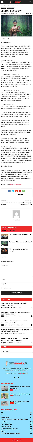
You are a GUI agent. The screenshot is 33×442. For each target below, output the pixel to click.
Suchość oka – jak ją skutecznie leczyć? (20, 401)
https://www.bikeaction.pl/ (15, 184)
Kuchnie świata (5, 417)
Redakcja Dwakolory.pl (10, 307)
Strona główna (4, 5)
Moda (11, 389)
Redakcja (6, 13)
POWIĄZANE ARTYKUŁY (9, 227)
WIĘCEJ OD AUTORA (8, 230)
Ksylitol (3, 431)
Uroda (2, 307)
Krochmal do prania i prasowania (10, 433)
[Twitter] (18, 377)
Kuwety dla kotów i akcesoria (9, 428)
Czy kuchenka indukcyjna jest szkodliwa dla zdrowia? (25, 203)
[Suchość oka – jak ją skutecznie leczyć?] (4, 403)
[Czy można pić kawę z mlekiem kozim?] (4, 236)
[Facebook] (14, 377)
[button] (31, 2)
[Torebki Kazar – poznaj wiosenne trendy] (4, 396)
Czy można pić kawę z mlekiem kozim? (20, 234)
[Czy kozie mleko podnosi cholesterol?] (4, 243)
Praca (2, 415)
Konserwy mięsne (6, 426)
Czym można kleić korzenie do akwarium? (8, 203)
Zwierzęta (3, 333)
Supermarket (3, 8)
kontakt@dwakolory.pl (22, 373)
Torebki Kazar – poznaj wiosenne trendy (20, 394)
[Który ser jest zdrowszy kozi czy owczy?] (4, 251)
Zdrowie (11, 403)
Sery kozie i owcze (10, 8)
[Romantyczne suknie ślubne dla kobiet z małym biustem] (4, 388)
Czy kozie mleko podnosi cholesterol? (20, 242)
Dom (2, 316)
